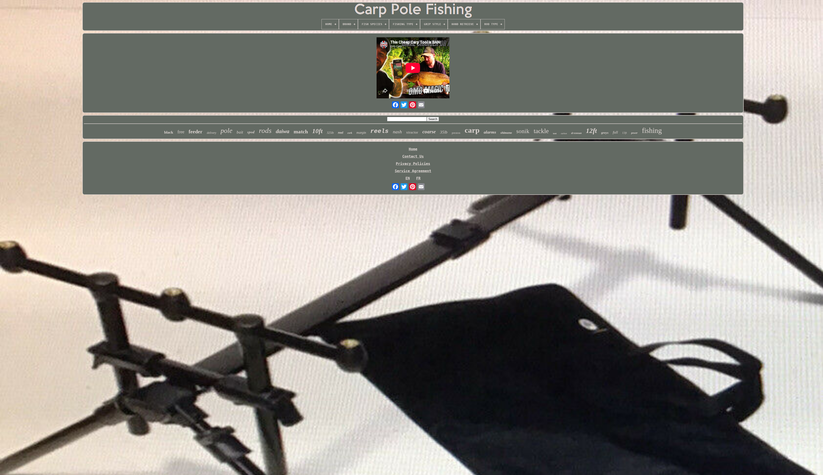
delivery (211, 132)
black (168, 132)
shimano (506, 132)
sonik (522, 131)
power (634, 132)
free (180, 131)
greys (604, 132)
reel (340, 132)
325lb (330, 132)
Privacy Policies (413, 163)
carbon (564, 133)
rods (265, 130)
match (301, 131)
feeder (196, 131)
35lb (444, 132)
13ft (624, 132)
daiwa (282, 131)
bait (240, 132)
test (555, 133)
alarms (490, 132)
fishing (652, 130)
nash (397, 131)
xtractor (412, 132)
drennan (576, 133)
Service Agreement (413, 171)
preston (456, 132)
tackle (541, 130)
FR (418, 178)
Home (413, 149)
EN (407, 178)
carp (472, 130)
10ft (317, 131)
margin (361, 132)
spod (251, 132)
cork (349, 132)
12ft (591, 130)
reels (379, 131)
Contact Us (413, 156)
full (615, 132)
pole (226, 130)
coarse (429, 131)
